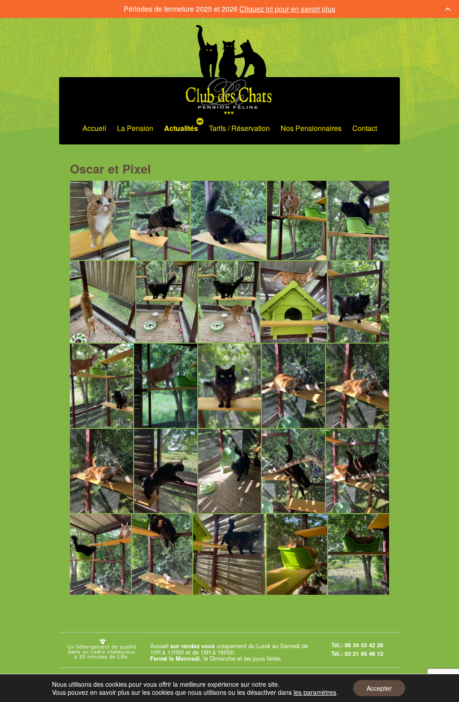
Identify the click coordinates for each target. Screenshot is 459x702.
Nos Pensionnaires (311, 128)
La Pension (135, 128)
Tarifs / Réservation (239, 128)
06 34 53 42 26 (364, 645)
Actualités (181, 128)
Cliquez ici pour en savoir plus (287, 9)
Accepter (379, 688)
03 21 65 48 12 (364, 654)
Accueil (94, 128)
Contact (364, 128)
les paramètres (315, 692)
